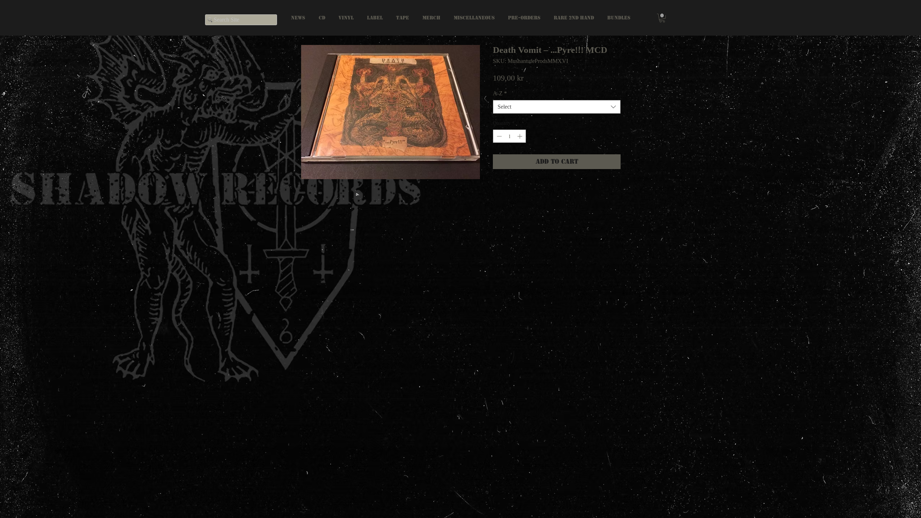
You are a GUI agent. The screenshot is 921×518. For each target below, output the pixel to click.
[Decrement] (498, 136)
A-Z (500, 93)
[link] (662, 18)
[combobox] (557, 107)
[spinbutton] (509, 136)
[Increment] (520, 136)
